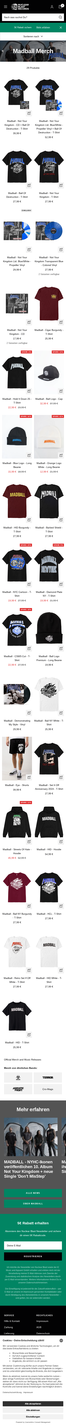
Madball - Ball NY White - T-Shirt (49, 722)
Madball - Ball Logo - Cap (49, 399)
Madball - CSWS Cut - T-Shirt (17, 658)
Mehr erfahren (43, 27)
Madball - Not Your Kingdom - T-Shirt (49, 195)
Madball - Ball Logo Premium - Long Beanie (49, 658)
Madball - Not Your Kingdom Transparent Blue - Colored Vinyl (49, 261)
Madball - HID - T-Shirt (17, 1042)
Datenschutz (43, 1333)
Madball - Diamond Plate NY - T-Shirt (49, 594)
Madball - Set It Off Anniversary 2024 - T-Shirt (49, 787)
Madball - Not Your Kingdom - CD (17, 332)
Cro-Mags (47, 1089)
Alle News (33, 1193)
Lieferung (9, 1333)
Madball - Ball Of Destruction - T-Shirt (17, 195)
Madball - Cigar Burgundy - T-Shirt (49, 332)
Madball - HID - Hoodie (49, 849)
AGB (38, 1327)
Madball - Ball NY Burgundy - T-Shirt (17, 915)
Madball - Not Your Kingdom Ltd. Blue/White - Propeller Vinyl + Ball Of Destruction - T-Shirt (49, 127)
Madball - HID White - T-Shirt (49, 980)
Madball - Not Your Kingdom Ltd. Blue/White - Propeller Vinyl (17, 261)
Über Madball (33, 1203)
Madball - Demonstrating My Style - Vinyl (17, 722)
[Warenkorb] (60, 6)
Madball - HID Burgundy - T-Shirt (17, 529)
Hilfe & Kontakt (12, 1321)
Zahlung (8, 1327)
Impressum (42, 1321)
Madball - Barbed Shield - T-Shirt (49, 529)
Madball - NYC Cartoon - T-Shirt (17, 594)
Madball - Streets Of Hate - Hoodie (17, 851)
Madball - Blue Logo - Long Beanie (17, 465)
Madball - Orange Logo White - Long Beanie (49, 465)
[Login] (51, 6)
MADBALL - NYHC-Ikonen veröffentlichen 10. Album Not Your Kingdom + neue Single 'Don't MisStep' (28, 1169)
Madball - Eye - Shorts (17, 785)
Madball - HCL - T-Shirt (49, 913)
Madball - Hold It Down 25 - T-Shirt (17, 401)
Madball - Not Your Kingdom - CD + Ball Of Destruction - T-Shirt (17, 125)
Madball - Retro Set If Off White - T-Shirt (17, 980)
